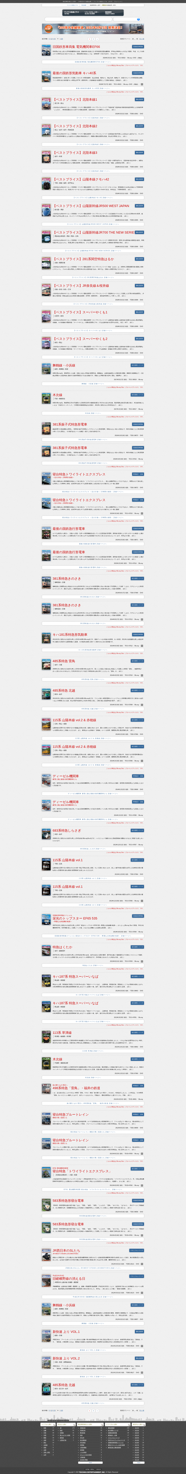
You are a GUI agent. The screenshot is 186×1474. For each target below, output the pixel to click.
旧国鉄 (62, 1433)
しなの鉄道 (83, 1452)
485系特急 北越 (64, 690)
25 (54, 39)
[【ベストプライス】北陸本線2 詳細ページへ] (46, 130)
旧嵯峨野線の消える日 (69, 1278)
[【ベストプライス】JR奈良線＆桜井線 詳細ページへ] (46, 290)
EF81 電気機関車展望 (60, 1168)
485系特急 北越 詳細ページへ (93, 709)
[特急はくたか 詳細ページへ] (46, 950)
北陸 (45, 1440)
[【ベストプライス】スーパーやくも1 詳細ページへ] (46, 316)
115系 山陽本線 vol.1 (68, 860)
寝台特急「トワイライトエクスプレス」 (82, 1171)
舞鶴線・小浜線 (64, 365)
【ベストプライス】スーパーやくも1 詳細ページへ (93, 330)
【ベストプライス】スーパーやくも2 (80, 339)
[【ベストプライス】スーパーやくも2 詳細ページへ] (46, 343)
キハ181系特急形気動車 (70, 634)
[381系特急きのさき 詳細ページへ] (46, 582)
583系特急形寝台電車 (68, 1200)
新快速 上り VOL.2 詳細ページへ (93, 1376)
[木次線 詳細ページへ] (46, 398)
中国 (45, 1435)
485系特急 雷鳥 (64, 661)
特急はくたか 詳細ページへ (93, 965)
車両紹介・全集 (138, 474)
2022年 (137, 1433)
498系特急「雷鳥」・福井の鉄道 (76, 1088)
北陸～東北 (47, 1452)
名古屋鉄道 (83, 1440)
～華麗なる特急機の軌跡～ (62, 921)
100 (62, 39)
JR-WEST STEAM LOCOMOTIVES (65, 1254)
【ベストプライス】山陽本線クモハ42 (81, 179)
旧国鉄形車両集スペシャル (62, 915)
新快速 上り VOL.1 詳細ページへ (93, 1350)
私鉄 (61, 1430)
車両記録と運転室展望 (114, 1447)
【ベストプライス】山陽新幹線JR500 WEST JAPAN (91, 206)
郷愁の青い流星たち (60, 1118)
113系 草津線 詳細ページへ (93, 1051)
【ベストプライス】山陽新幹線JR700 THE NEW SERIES (94, 232)
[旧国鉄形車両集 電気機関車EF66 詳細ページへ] (46, 50)
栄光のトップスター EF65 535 (75, 918)
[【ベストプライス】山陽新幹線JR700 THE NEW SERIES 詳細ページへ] (46, 236)
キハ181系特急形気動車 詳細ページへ (92, 650)
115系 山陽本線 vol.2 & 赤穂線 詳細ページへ (93, 738)
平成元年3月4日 (58, 1275)
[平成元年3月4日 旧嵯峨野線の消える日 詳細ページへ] (46, 1280)
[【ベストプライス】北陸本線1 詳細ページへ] (46, 103)
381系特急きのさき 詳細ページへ (93, 597)
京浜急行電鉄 (84, 1460)
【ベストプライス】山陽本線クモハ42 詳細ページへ (93, 197)
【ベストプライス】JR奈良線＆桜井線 (81, 285)
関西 (45, 1438)
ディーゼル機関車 (66, 776)
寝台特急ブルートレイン (71, 1114)
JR (60, 1428)
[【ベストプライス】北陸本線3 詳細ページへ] (46, 157)
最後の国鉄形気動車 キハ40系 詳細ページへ (93, 88)
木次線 (57, 395)
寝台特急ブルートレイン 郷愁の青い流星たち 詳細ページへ (93, 1132)
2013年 (115, 844)
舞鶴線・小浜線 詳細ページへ (93, 384)
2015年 (117, 487)
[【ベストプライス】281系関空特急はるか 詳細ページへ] (46, 263)
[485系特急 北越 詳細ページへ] (46, 694)
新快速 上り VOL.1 (66, 1331)
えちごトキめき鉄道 (86, 1455)
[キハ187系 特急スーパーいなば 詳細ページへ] (46, 981)
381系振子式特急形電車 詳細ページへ (92, 439)
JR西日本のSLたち (66, 1250)
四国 (45, 1447)
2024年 (105, 58)
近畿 (45, 1430)
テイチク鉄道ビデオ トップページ (72, 12)
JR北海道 (82, 1442)
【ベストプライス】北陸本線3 (75, 152)
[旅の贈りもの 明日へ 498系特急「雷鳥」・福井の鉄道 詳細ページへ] (46, 1089)
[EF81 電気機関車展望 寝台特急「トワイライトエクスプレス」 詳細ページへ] (46, 1172)
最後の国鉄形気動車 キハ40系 (74, 73)
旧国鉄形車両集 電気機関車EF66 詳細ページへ (93, 62)
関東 (45, 1428)
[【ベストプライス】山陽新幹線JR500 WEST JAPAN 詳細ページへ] (46, 210)
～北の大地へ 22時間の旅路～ (63, 477)
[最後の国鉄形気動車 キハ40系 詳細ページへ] (46, 76)
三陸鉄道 (82, 1457)
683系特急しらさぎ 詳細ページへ (93, 849)
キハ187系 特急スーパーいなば (75, 976)
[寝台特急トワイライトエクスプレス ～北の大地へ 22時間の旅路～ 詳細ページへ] (46, 478)
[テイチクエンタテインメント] (92, 1472)
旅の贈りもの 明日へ (60, 1085)
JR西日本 (82, 1428)
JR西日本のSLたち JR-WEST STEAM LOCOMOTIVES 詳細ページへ (93, 1268)
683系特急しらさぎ (67, 830)
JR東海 (82, 1445)
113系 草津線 (62, 1032)
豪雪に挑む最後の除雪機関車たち (65, 779)
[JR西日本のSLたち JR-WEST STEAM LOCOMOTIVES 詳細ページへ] (46, 1255)
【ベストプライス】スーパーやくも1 (80, 312)
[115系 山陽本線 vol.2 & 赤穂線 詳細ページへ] (46, 724)
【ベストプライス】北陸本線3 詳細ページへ (93, 171)
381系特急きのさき (67, 578)
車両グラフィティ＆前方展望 (116, 1445)
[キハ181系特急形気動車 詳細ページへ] (46, 638)
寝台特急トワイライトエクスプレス (79, 474)
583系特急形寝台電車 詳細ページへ (93, 1216)
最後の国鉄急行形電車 (69, 528)
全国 (45, 1450)
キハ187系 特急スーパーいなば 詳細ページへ (93, 995)
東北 (45, 1442)
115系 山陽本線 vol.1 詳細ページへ (93, 878)
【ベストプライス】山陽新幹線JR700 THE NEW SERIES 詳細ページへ (93, 251)
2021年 (137, 1435)
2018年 (117, 114)
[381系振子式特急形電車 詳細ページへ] (46, 428)
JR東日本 (82, 1430)
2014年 (117, 593)
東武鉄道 (82, 1433)
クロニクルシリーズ (136, 1250)
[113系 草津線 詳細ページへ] (46, 1037)
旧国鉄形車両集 (138, 46)
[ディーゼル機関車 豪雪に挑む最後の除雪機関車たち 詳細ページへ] (46, 780)
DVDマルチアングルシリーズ (116, 1440)
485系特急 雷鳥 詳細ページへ (93, 679)
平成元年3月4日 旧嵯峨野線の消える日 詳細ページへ (93, 1297)
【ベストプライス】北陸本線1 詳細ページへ (93, 118)
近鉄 (81, 1435)
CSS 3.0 (98, 1469)
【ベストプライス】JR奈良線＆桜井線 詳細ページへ (93, 304)
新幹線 (62, 1438)
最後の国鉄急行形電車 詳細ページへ (93, 544)
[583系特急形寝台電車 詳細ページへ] (46, 1205)
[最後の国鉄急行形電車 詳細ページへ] (46, 533)
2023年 (137, 1430)
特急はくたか (62, 947)
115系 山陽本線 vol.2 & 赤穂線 (74, 720)
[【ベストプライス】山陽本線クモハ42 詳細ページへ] (46, 183)
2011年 (113, 1346)
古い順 (142, 39)
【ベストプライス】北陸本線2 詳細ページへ (93, 144)
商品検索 (83, 5)
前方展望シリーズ (137, 365)
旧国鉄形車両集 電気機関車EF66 (76, 46)
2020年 (137, 1438)
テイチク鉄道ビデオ (72, 5)
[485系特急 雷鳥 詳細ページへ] (46, 664)
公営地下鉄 (63, 1440)
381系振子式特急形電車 (70, 424)
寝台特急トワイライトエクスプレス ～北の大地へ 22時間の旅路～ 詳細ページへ (93, 491)
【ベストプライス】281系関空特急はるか (83, 259)
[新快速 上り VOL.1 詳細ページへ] (46, 1336)
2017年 (116, 379)
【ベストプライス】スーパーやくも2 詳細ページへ (93, 357)
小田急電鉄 (83, 1447)
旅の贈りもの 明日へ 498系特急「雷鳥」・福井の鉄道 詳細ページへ (93, 1103)
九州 (45, 1455)
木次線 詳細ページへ (93, 413)
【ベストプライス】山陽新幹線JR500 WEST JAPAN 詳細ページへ (93, 224)
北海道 (45, 1445)
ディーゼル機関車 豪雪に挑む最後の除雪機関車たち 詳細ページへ (93, 793)
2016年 (117, 435)
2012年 (117, 1047)
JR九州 (82, 1438)
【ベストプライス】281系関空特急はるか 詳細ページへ (93, 277)
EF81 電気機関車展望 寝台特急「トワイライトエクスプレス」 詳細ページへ (93, 1189)
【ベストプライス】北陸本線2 (75, 126)
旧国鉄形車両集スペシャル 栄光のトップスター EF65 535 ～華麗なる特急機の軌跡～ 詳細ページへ (93, 936)
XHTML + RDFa (89, 1469)
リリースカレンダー (93, 12)
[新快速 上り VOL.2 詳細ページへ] (46, 1362)
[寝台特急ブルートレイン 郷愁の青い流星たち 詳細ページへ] (46, 1118)
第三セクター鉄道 (65, 1435)
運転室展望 (139, 99)
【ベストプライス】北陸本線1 (75, 99)
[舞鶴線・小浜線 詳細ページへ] (46, 369)
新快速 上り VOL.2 (66, 1358)
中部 (45, 1433)
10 (51, 39)
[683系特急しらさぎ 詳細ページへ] (46, 834)
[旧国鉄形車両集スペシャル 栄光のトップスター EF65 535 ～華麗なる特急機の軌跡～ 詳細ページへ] (46, 919)
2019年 (101, 84)
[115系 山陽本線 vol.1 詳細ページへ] (46, 864)
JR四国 (82, 1450)
